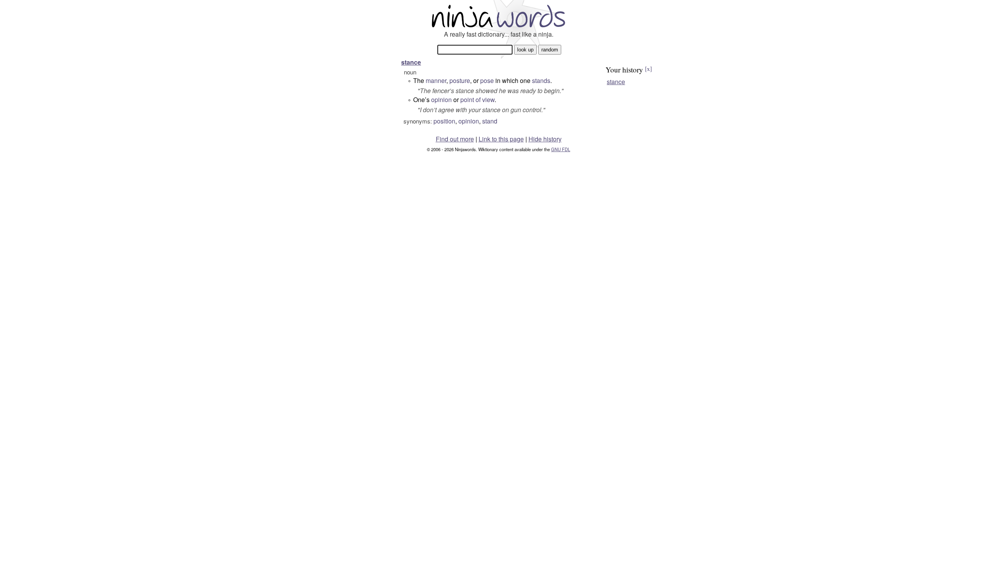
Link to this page (501, 138)
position (444, 120)
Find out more (455, 138)
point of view (477, 99)
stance (411, 62)
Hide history (545, 138)
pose (487, 80)
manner (436, 80)
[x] (648, 68)
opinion (441, 99)
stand (489, 120)
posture (459, 80)
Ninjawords (498, 16)
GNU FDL (560, 149)
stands (541, 80)
